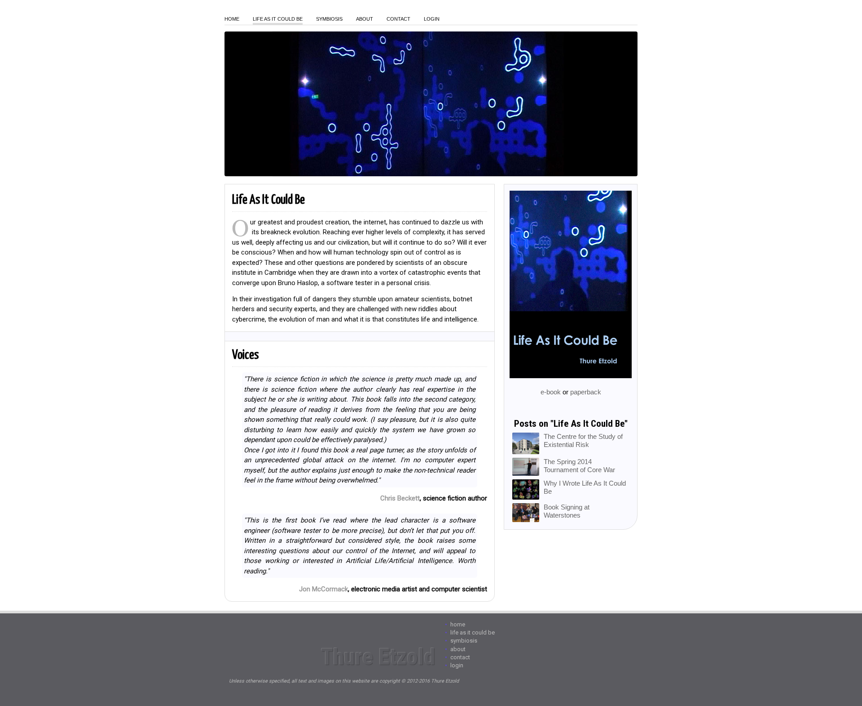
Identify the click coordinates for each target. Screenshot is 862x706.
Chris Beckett (400, 498)
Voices (245, 355)
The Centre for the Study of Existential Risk (583, 440)
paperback (585, 392)
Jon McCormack (323, 589)
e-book (551, 392)
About (364, 19)
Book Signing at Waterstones (566, 511)
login (432, 19)
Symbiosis (329, 19)
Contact (398, 19)
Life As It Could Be (278, 19)
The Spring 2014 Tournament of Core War (579, 466)
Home (231, 19)
